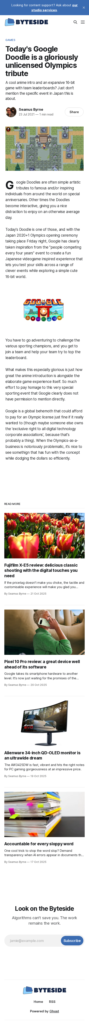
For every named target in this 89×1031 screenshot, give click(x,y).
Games (10, 40)
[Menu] (82, 22)
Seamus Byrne (31, 109)
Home (38, 1002)
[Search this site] (75, 22)
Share (74, 112)
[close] (83, 7)
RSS (52, 1002)
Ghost (54, 1011)
